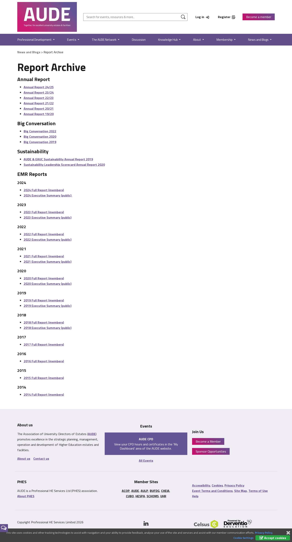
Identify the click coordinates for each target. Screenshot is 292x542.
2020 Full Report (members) (44, 278)
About (197, 39)
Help (195, 496)
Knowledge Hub (168, 39)
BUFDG (155, 490)
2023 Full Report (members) (44, 212)
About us (23, 458)
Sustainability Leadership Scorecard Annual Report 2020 (64, 164)
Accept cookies (274, 537)
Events (72, 39)
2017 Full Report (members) (44, 344)
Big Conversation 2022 (40, 131)
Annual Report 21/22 (39, 103)
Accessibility (201, 485)
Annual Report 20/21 (39, 108)
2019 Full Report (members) (44, 300)
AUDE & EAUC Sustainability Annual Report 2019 (58, 159)
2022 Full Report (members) (44, 234)
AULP (144, 490)
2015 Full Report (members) (44, 377)
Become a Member (208, 441)
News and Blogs (258, 39)
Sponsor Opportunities (211, 451)
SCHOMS (153, 496)
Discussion (139, 39)
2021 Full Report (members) (44, 256)
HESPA (140, 496)
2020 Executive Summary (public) (48, 283)
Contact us (41, 458)
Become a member (258, 17)
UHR (163, 496)
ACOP (126, 490)
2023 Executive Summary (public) (48, 217)
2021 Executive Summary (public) (48, 261)
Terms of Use (258, 490)
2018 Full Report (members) (44, 322)
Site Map (240, 490)
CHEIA (165, 490)
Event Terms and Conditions (212, 490)
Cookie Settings (243, 538)
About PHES (25, 496)
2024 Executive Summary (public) (48, 195)
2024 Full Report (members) (44, 190)
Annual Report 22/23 (39, 97)
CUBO (130, 496)
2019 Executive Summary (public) (48, 305)
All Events (146, 460)
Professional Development (34, 39)
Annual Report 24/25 (39, 87)
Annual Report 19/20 (39, 114)
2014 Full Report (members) (44, 394)
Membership (225, 39)
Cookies (217, 485)
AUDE (92, 433)
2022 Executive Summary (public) (48, 239)
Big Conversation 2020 (40, 136)
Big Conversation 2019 (40, 142)
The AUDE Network (104, 39)
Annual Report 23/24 (39, 92)
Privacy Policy (234, 485)
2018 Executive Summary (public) (48, 327)
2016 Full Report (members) (44, 361)
